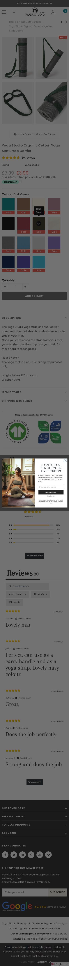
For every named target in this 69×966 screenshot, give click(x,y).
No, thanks (50, 496)
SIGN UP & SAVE (51, 492)
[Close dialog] (65, 460)
